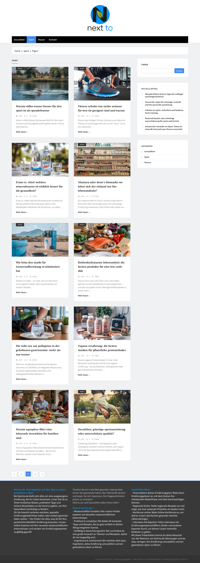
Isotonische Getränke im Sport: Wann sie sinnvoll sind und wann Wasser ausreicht (163, 128)
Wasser (41, 39)
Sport (31, 39)
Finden (144, 64)
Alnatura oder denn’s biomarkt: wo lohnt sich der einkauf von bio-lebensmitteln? (100, 187)
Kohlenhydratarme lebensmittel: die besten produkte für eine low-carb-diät (101, 267)
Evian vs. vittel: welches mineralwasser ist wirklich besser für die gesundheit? (39, 187)
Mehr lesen (21, 132)
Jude (20, 116)
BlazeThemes (182, 559)
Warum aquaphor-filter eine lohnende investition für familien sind (37, 434)
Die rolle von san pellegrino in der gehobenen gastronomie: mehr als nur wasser (38, 350)
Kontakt (53, 39)
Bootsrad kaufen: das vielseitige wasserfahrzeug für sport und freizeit (162, 119)
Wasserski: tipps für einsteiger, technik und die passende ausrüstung (163, 103)
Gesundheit (19, 39)
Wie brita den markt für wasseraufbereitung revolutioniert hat (38, 267)
